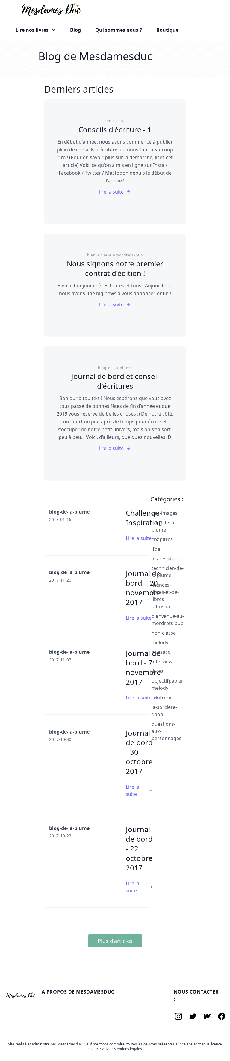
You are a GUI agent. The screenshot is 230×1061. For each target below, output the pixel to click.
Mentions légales (128, 1048)
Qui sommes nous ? (118, 30)
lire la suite (111, 191)
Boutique (167, 30)
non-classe (164, 633)
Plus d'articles (115, 940)
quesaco (161, 652)
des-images (165, 513)
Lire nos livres (33, 30)
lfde (156, 549)
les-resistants (167, 558)
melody (160, 642)
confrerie (162, 697)
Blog (75, 30)
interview (162, 661)
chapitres (162, 539)
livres (158, 671)
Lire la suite (139, 538)
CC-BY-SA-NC (100, 1048)
